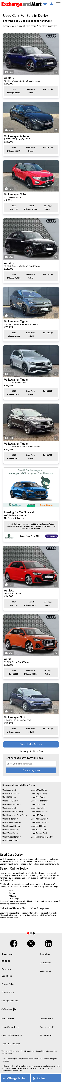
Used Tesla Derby (10, 833)
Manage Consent (10, 1000)
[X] (31, 943)
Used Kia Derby (38, 808)
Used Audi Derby (9, 790)
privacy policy (7, 1053)
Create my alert (31, 770)
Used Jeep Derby (10, 808)
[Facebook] (13, 943)
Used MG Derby (38, 815)
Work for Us (45, 971)
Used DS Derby (9, 797)
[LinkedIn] (48, 943)
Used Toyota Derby (39, 833)
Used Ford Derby (10, 801)
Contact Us (45, 962)
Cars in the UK (47, 1027)
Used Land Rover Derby (12, 811)
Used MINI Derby (10, 819)
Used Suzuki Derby (39, 829)
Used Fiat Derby (38, 797)
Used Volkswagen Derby (42, 837)
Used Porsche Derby (40, 822)
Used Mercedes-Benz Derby (14, 815)
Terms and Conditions (7, 972)
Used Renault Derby (11, 826)
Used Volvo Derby (10, 840)
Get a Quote (51, 536)
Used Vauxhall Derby (11, 837)
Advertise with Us (10, 1027)
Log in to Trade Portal (12, 1035)
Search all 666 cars (31, 744)
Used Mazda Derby (39, 811)
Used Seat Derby (38, 826)
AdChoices (7, 1009)
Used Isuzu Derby (38, 804)
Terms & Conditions (11, 1043)
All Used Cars (46, 1035)
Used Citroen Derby (11, 793)
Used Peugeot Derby (11, 822)
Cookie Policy (8, 992)
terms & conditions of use (40, 1051)
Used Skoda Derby (10, 829)
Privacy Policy (8, 984)
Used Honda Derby (39, 801)
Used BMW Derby (39, 790)
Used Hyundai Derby (11, 804)
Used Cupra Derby (39, 793)
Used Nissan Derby (39, 819)
